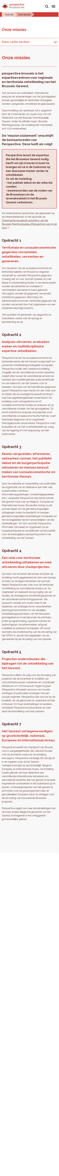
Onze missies (24, 15)
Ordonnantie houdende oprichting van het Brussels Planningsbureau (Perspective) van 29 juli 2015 (29, 224)
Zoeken (47, 4)
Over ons (9, 15)
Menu (53, 4)
